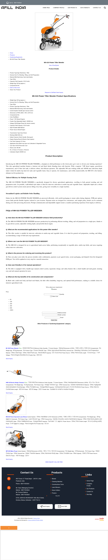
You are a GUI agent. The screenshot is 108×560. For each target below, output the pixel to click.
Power (11, 119)
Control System (14, 110)
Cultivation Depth (14, 152)
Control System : (57, 348)
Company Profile (58, 7)
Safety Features (14, 137)
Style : (26, 352)
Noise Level (13, 147)
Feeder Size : (35, 355)
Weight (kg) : (11, 350)
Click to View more (15, 87)
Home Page (46, 7)
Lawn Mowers (56, 487)
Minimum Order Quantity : (41, 348)
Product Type (13, 106)
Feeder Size (13, 121)
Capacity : (54, 352)
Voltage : (17, 355)
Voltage (12, 123)
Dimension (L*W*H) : (77, 348)
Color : (40, 352)
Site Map (89, 494)
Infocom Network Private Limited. (35, 520)
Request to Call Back (50, 92)
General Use (13, 102)
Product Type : (34, 350)
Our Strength (85, 7)
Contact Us (97, 7)
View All (57, 495)
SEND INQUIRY (49, 462)
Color (11, 117)
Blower (54, 478)
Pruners (54, 493)
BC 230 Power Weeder (12, 348)
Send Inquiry (59, 92)
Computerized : (96, 348)
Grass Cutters (56, 490)
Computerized (13, 115)
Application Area (14, 143)
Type (11, 104)
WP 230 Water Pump (11, 451)
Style (11, 127)
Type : (55, 350)
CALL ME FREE (58, 462)
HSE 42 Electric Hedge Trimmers (15, 382)
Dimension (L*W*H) (15, 112)
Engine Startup (14, 139)
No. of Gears (13, 149)
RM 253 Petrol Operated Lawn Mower (16, 416)
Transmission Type (15, 133)
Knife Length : (85, 352)
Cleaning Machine (57, 481)
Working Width (14, 135)
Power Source (13, 129)
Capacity (12, 125)
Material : (12, 352)
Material (12, 108)
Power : (96, 352)
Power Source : (70, 352)
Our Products (72, 7)
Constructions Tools (58, 484)
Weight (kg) (13, 100)
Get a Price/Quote (54, 65)
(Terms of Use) (36, 518)
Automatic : (21, 350)
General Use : (83, 350)
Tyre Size (12, 145)
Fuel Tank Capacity (15, 141)
